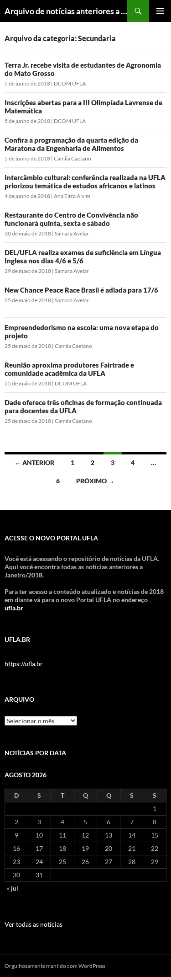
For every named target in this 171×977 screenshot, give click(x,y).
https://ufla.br (24, 663)
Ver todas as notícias (33, 924)
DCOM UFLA (70, 83)
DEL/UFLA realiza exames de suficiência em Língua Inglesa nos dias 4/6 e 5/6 (83, 256)
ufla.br (14, 608)
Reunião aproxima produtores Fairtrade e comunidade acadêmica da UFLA (69, 369)
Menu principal (160, 11)
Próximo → (95, 481)
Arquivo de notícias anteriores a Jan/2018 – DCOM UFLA (66, 11)
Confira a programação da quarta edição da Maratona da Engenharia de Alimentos (71, 144)
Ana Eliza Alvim (72, 195)
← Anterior (34, 462)
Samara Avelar (72, 233)
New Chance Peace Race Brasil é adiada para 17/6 (81, 290)
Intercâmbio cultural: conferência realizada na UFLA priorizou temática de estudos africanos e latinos (85, 181)
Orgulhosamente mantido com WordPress (55, 965)
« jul (12, 888)
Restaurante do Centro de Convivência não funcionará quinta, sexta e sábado (71, 219)
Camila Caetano (72, 158)
